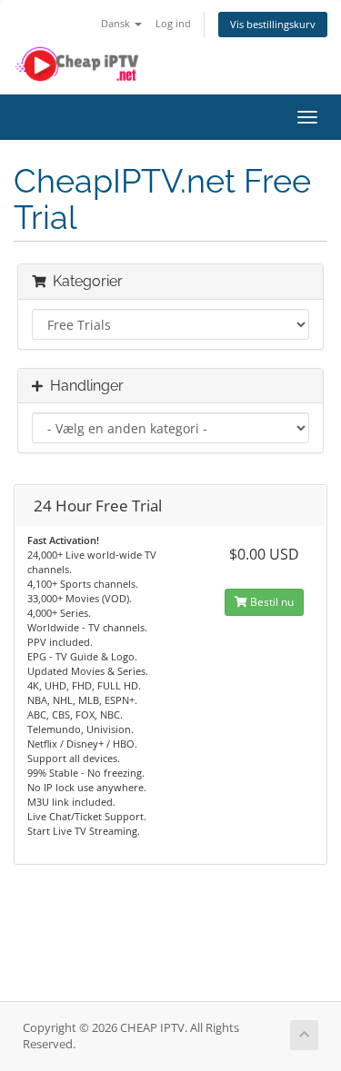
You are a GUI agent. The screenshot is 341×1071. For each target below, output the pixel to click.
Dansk (117, 23)
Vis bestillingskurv (273, 24)
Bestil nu (270, 602)
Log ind (173, 23)
